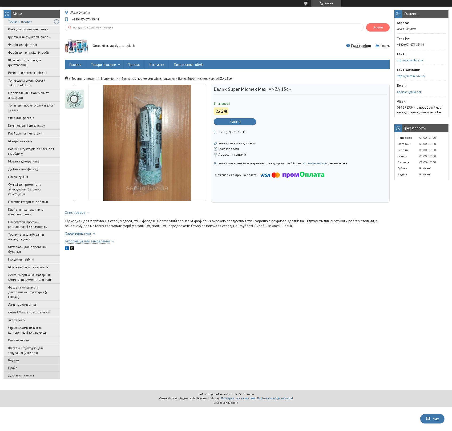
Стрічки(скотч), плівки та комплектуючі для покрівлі (27, 330)
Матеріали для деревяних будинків (27, 249)
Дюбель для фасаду (23, 169)
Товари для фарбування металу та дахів (26, 236)
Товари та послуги (84, 78)
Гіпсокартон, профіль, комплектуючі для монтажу (27, 224)
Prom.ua (248, 394)
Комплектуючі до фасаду (26, 125)
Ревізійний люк (18, 340)
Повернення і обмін (189, 64)
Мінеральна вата (20, 141)
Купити (235, 121)
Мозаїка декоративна (23, 161)
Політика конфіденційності (275, 398)
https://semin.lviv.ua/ (411, 76)
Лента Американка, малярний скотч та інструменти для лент (29, 277)
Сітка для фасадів (21, 118)
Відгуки (13, 360)
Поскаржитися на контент (238, 398)
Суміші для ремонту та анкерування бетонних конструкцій (24, 189)
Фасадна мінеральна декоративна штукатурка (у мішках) (28, 292)
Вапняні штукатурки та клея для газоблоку (31, 151)
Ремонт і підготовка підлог (27, 73)
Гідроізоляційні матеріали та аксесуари (28, 95)
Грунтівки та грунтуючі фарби (29, 37)
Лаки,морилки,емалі (22, 304)
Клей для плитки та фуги (26, 133)
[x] (72, 249)
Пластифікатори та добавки (28, 202)
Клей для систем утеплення (28, 29)
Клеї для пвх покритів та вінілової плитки (26, 211)
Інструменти (16, 320)
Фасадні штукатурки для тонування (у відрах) (26, 350)
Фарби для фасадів (22, 45)
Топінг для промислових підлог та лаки (30, 107)
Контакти (156, 64)
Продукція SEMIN (21, 259)
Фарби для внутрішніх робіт (28, 52)
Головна (75, 64)
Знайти (378, 27)
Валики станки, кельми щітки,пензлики (148, 78)
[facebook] (67, 249)
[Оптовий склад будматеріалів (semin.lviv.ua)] (76, 46)
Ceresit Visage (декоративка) (29, 312)
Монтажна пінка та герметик (28, 267)
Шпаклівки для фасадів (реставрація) (25, 62)
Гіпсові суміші (18, 177)
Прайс (12, 368)
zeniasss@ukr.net (409, 92)
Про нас (134, 64)
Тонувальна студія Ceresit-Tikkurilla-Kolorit (27, 82)
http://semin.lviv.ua (410, 60)
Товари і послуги (20, 21)
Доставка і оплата (21, 375)
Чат (436, 419)
